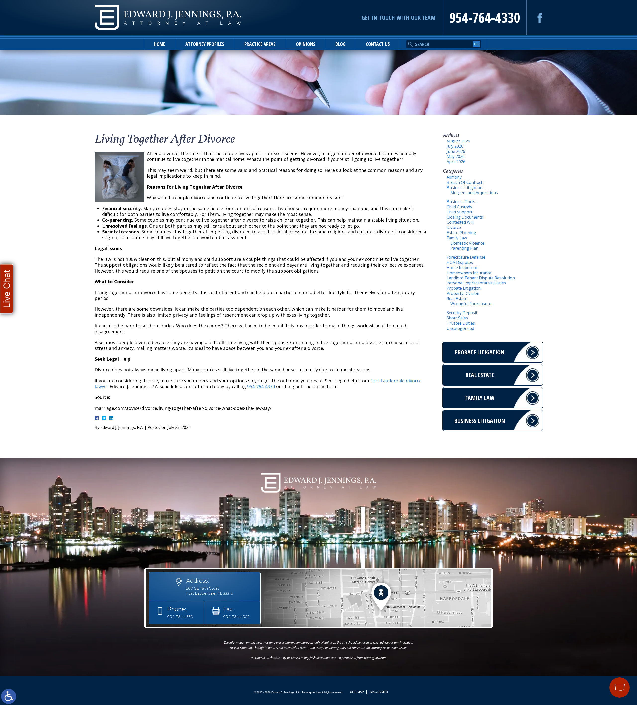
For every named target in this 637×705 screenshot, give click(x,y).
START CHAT (596, 654)
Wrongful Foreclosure (470, 303)
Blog (340, 44)
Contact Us (378, 44)
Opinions (305, 44)
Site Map (357, 692)
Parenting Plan (464, 248)
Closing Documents (465, 217)
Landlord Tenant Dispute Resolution (481, 278)
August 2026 (458, 141)
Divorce (454, 227)
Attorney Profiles (204, 44)
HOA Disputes (460, 262)
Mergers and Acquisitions (474, 192)
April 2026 (456, 161)
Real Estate (457, 298)
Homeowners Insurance (469, 273)
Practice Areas (260, 44)
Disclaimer (379, 692)
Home (159, 44)
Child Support (459, 212)
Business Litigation (464, 187)
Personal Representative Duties (476, 283)
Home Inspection (462, 267)
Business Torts (461, 201)
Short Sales (457, 318)
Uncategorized (460, 328)
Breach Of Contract (464, 182)
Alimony (454, 177)
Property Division (463, 293)
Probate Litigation (464, 288)
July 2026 (455, 146)
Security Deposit (462, 312)
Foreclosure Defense (466, 257)
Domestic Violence (467, 243)
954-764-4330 (484, 17)
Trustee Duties (461, 323)
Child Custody (459, 207)
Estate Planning (461, 232)
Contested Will (460, 222)
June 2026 (456, 151)
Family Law (457, 238)
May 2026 (456, 156)
